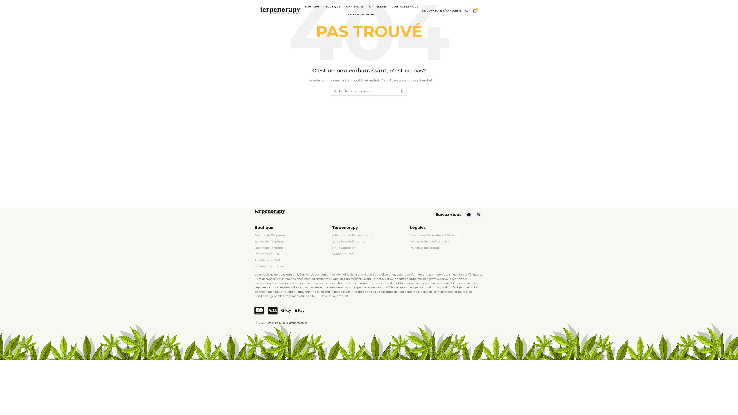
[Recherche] (467, 10)
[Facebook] (468, 214)
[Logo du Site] (280, 10)
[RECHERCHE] (403, 91)
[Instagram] (478, 214)
